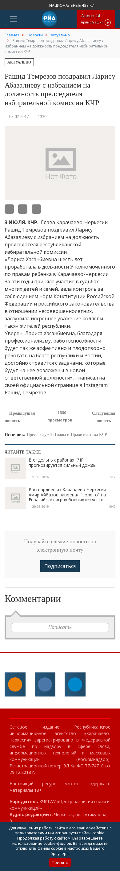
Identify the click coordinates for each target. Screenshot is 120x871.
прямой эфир (93, 18)
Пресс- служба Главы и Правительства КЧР (67, 434)
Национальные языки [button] (72, 5)
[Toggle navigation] (13, 19)
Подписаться (60, 566)
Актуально (19, 62)
